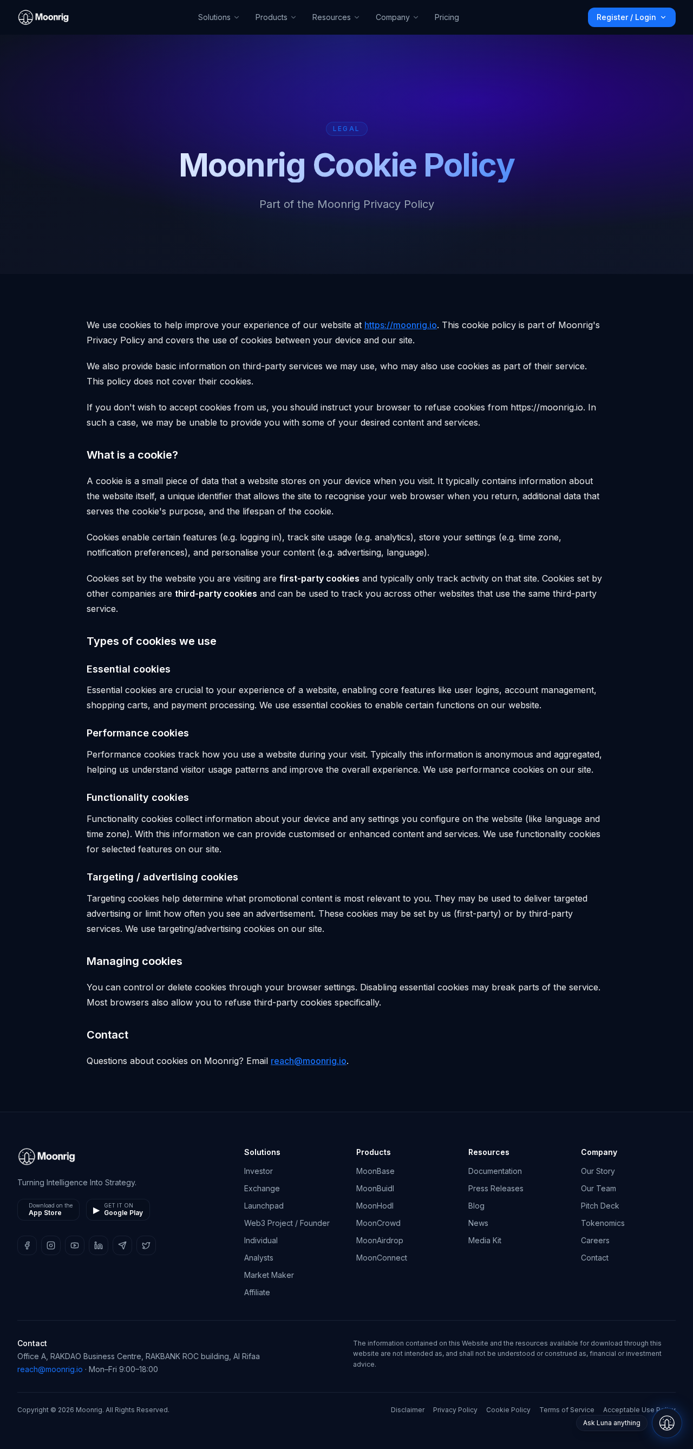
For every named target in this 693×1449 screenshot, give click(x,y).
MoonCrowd (378, 1223)
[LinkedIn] (98, 1245)
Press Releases (496, 1188)
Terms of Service (566, 1410)
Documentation (495, 1171)
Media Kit (484, 1240)
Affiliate (257, 1292)
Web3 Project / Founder (287, 1223)
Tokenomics (603, 1223)
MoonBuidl (375, 1188)
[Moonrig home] (43, 17)
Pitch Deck (600, 1205)
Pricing (447, 17)
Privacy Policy (455, 1410)
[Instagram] (51, 1245)
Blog (476, 1205)
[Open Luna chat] (667, 1423)
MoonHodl (375, 1205)
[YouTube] (74, 1245)
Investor (258, 1171)
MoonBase (375, 1171)
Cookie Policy (508, 1410)
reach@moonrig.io (308, 1060)
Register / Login (626, 17)
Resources (331, 17)
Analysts (258, 1257)
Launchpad (264, 1205)
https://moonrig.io (400, 324)
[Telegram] (122, 1245)
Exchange (262, 1188)
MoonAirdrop (379, 1240)
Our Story (598, 1171)
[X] (146, 1245)
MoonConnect (381, 1257)
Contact (595, 1257)
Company (393, 17)
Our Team (598, 1188)
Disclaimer (407, 1410)
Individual (261, 1240)
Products (271, 17)
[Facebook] (27, 1245)
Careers (595, 1240)
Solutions (214, 17)
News (478, 1223)
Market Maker (269, 1275)
